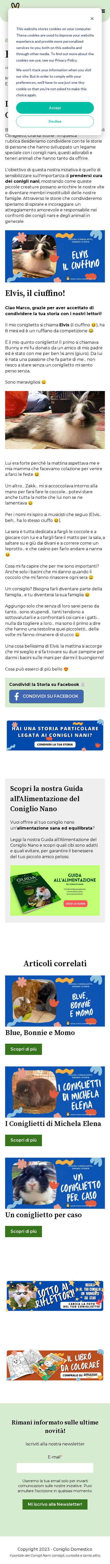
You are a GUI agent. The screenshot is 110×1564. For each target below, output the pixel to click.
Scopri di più (23, 1049)
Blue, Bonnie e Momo (40, 1032)
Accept (55, 108)
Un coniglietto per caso (43, 1215)
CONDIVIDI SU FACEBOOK (50, 696)
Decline (55, 121)
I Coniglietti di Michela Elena (53, 1123)
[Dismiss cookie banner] (92, 19)
